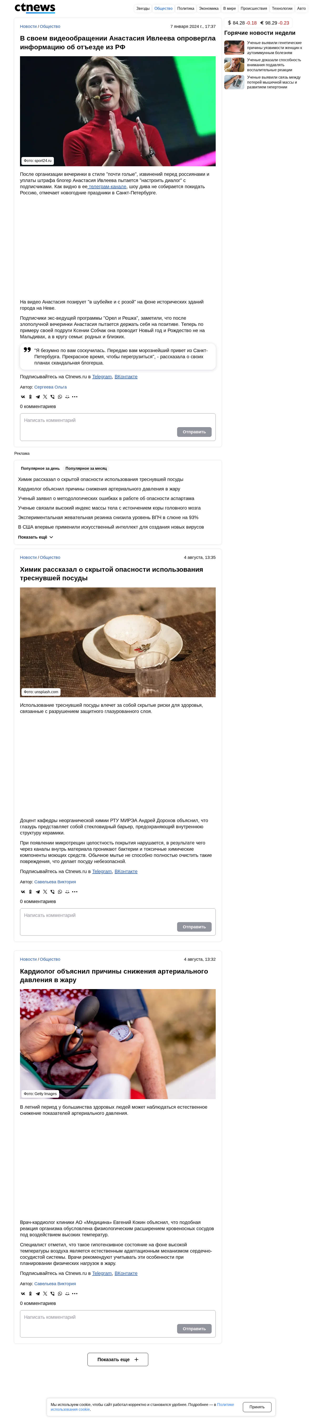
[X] (45, 397)
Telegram (102, 376)
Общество (50, 26)
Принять (257, 1407)
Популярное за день (40, 468)
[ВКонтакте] (23, 397)
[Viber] (53, 397)
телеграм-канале (106, 186)
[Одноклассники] (30, 397)
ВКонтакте (126, 376)
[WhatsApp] (60, 397)
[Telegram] (38, 397)
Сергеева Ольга (50, 387)
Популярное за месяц (86, 468)
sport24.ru (43, 161)
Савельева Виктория (55, 881)
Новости (29, 26)
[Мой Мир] (67, 397)
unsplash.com (46, 692)
